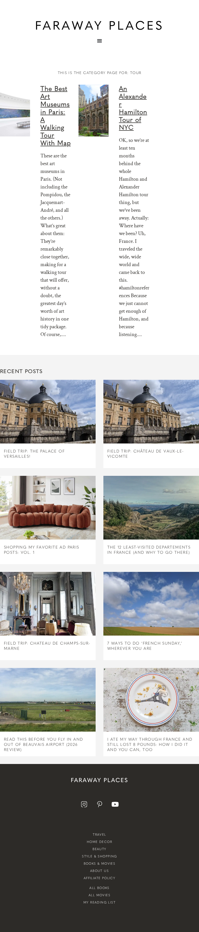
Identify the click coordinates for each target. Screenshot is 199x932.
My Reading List (99, 902)
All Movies (99, 895)
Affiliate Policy (99, 878)
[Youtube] (115, 804)
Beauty (99, 849)
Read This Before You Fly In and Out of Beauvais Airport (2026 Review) (43, 744)
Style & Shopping (99, 856)
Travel (99, 834)
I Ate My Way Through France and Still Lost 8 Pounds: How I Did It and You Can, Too (149, 744)
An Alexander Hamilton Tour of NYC (133, 108)
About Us (99, 871)
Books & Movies (100, 863)
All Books (99, 888)
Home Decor (99, 842)
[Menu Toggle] (99, 44)
